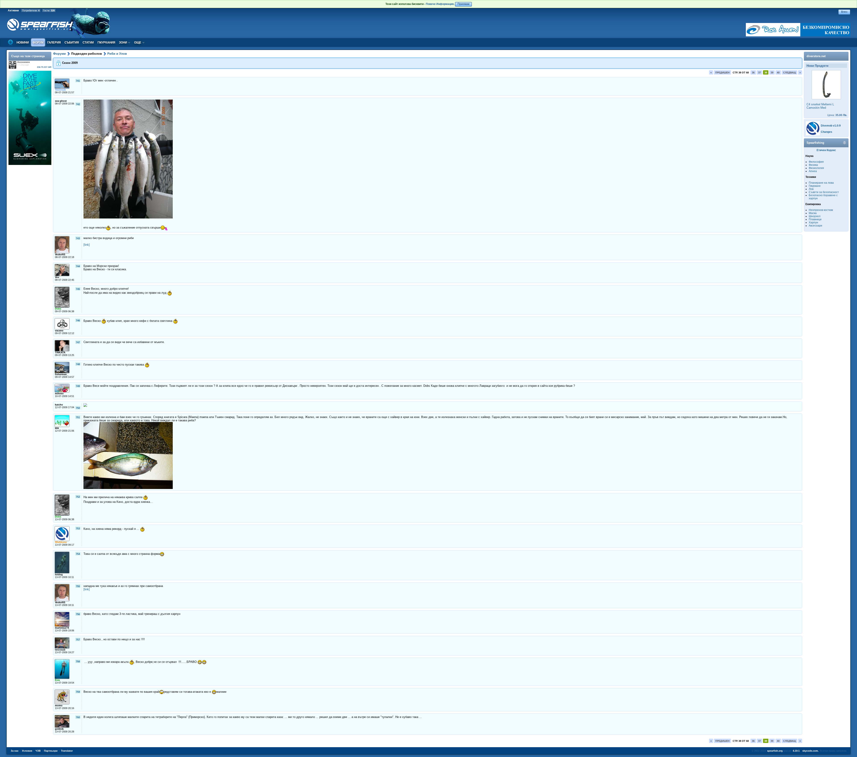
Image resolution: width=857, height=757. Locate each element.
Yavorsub (60, 89)
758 (78, 661)
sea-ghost (61, 101)
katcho (59, 404)
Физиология (816, 168)
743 (78, 238)
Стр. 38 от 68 (741, 72)
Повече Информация (440, 4)
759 (78, 691)
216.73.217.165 (44, 67)
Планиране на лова (821, 182)
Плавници (815, 219)
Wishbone (61, 542)
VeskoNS (60, 254)
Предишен (722, 72)
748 (78, 364)
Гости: (49, 10)
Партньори (51, 750)
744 (78, 266)
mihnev (59, 393)
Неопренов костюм (821, 210)
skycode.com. (810, 750)
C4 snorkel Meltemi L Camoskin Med (820, 106)
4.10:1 (796, 750)
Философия (816, 161)
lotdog (59, 574)
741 (78, 80)
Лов (811, 189)
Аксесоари (815, 225)
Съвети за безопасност (824, 192)
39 (772, 72)
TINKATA (60, 352)
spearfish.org (775, 750)
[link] (86, 244)
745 (78, 289)
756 (78, 614)
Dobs (58, 308)
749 (78, 386)
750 (78, 408)
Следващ (789, 72)
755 (78, 586)
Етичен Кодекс (826, 150)
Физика (813, 164)
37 (759, 72)
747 (78, 342)
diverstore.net (816, 56)
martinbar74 (62, 627)
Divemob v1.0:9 (831, 125)
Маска (813, 213)
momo (58, 705)
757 (78, 639)
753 (78, 528)
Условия (27, 750)
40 (778, 72)
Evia (57, 680)
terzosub (60, 649)
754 (78, 554)
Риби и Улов (117, 53)
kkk (57, 428)
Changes (826, 131)
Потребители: (31, 10)
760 (78, 717)
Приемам (463, 4)
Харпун (813, 222)
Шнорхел (814, 216)
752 (78, 496)
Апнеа (813, 171)
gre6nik (59, 729)
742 (78, 104)
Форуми (59, 53)
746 (78, 320)
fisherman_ (61, 374)
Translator (67, 750)
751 (78, 417)
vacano (59, 330)
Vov (57, 277)
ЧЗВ (38, 750)
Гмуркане (815, 185)
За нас (15, 750)
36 (753, 72)
